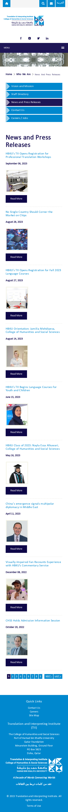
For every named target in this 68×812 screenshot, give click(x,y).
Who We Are (23, 74)
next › (49, 676)
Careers (34, 711)
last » (58, 676)
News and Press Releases (26, 102)
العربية (60, 2)
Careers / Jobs (19, 118)
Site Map (34, 715)
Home (9, 74)
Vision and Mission (22, 86)
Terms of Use (34, 806)
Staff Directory (20, 94)
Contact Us (17, 110)
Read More (16, 198)
